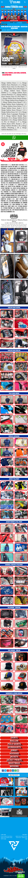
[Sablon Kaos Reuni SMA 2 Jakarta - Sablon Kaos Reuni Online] (6, 781)
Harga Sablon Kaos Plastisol (14, 84)
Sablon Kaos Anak (15, 177)
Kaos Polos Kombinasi (6, 212)
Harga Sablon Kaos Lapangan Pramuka (14, 113)
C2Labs (4, 30)
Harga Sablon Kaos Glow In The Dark (14, 86)
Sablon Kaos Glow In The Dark (9, 167)
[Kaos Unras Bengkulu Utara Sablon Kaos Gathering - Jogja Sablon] (6, 801)
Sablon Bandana (15, 203)
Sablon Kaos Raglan (12, 174)
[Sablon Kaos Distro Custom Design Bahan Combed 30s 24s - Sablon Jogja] (6, 791)
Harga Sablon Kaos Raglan (14, 100)
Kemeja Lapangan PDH (18, 192)
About (14, 854)
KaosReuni (23, 73)
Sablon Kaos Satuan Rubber (16, 168)
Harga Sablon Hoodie (9, 126)
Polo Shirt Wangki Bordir (7, 195)
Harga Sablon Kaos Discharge (13, 89)
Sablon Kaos (4, 165)
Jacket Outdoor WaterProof (9, 197)
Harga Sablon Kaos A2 (9, 112)
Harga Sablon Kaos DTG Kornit (14, 123)
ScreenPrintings (6, 75)
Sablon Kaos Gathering (13, 176)
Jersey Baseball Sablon (8, 190)
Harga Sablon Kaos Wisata (11, 110)
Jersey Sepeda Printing (19, 188)
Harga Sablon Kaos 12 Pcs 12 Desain (14, 121)
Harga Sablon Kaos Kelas (12, 106)
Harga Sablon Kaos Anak (10, 108)
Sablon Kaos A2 (15, 179)
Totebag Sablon (22, 206)
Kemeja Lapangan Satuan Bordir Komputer (12, 194)
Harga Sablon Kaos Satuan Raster (15, 98)
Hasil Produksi (9, 73)
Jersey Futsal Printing (14, 186)
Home (12, 854)
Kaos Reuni (17, 73)
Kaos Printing (16, 204)
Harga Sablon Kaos (8, 83)
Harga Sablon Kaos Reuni (12, 102)
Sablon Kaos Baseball (14, 183)
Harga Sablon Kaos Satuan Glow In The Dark (14, 95)
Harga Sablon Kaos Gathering (12, 104)
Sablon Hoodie (21, 195)
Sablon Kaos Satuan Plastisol (9, 170)
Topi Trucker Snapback (18, 210)
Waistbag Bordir (13, 201)
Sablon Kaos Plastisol (17, 165)
